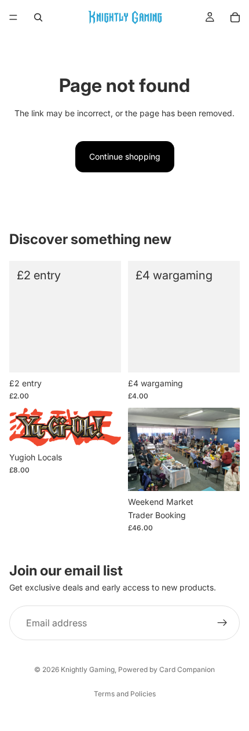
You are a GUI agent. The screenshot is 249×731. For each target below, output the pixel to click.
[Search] (38, 17)
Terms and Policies (125, 693)
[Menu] (13, 17)
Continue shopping (124, 156)
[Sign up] (222, 623)
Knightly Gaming (88, 669)
